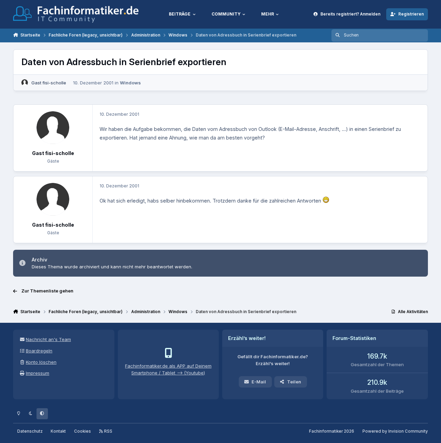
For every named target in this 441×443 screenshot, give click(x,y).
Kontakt (58, 431)
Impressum (37, 373)
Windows (130, 82)
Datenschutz (30, 431)
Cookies (82, 431)
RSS (107, 431)
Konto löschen (41, 362)
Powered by (395, 431)
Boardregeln (39, 350)
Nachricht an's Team (48, 339)
